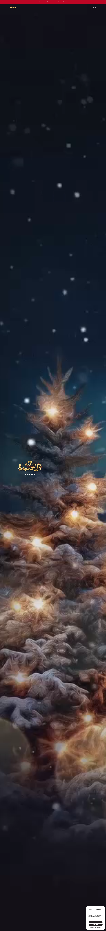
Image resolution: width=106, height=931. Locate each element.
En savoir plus (98, 919)
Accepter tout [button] (95, 922)
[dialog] (95, 918)
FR (95, 7)
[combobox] (100, 907)
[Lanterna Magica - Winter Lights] (13, 7)
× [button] (103, 907)
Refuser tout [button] (96, 924)
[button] (96, 928)
